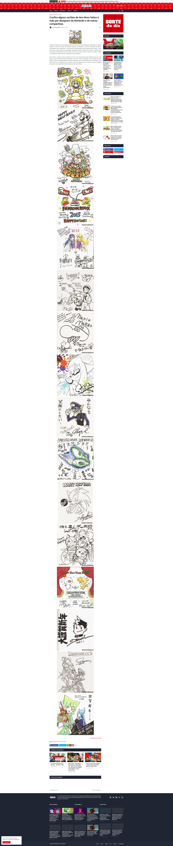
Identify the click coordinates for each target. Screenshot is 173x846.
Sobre (102, 843)
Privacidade (120, 843)
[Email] (73, 745)
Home (97, 843)
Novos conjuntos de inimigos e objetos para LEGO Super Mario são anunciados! (93, 765)
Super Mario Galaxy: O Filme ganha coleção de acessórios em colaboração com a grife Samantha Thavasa (67, 834)
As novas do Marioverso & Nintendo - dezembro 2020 (57, 764)
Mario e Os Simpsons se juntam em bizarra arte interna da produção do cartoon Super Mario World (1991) (80, 834)
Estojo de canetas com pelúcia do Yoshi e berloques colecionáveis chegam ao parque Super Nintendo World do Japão (116, 99)
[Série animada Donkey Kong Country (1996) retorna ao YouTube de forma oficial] (92, 827)
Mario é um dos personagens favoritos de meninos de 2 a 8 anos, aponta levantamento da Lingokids (107, 66)
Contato (106, 843)
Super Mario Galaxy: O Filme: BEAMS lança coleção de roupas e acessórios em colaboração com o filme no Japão (54, 817)
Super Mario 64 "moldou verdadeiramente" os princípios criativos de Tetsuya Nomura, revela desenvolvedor (108, 84)
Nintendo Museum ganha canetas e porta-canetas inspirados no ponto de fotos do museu (116, 137)
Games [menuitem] (69, 10)
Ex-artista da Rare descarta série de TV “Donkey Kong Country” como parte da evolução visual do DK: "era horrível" (92, 817)
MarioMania (58, 14)
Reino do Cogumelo (61, 843)
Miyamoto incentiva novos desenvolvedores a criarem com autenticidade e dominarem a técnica (105, 817)
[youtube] (121, 6)
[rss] (122, 797)
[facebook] (117, 6)
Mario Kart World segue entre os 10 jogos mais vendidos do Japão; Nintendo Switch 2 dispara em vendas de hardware (116, 129)
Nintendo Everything (96, 738)
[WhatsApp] (67, 745)
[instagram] (119, 797)
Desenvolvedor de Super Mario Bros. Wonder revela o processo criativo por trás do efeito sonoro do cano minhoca (118, 66)
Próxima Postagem (96, 790)
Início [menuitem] (51, 10)
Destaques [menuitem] (62, 10)
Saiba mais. (16, 839)
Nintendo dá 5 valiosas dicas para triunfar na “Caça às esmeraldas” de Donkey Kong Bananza (117, 833)
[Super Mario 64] (108, 76)
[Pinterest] (70, 745)
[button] (121, 1)
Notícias (64, 741)
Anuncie (115, 843)
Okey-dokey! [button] (6, 842)
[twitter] (119, 6)
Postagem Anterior (54, 790)
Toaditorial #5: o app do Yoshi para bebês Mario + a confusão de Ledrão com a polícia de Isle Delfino (105, 833)
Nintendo (60, 741)
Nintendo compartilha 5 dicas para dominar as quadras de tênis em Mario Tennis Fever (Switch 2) (117, 817)
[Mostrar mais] (75, 745)
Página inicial (52, 14)
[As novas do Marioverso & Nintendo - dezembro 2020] (58, 757)
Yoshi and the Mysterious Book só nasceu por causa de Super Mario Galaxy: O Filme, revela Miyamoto (67, 817)
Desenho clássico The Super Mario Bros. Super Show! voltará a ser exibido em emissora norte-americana (80, 817)
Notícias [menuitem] (56, 10)
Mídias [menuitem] (75, 10)
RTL (111, 843)
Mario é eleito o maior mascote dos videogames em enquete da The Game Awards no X (118, 83)
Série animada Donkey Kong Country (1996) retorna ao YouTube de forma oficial (92, 833)
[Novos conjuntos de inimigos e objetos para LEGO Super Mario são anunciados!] (93, 757)
